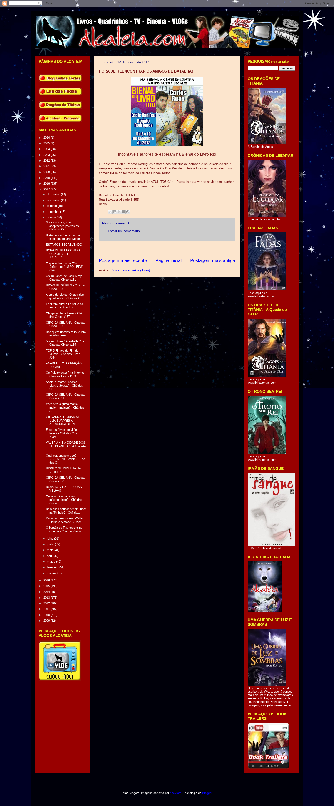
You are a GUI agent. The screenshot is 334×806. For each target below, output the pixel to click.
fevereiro (53, 567)
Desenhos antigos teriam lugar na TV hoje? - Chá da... (66, 510)
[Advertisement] (181, 249)
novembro (54, 200)
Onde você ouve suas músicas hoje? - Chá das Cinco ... (64, 500)
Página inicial (168, 260)
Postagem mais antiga (212, 260)
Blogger (207, 793)
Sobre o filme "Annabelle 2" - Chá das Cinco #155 (65, 343)
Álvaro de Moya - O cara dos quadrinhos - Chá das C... (65, 296)
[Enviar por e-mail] (110, 212)
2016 (47, 580)
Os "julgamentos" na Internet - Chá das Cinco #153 (66, 374)
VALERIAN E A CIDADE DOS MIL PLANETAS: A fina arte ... (66, 446)
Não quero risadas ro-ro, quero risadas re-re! (66, 333)
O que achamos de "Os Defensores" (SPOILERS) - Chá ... (65, 267)
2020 (47, 172)
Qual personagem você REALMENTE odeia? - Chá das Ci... (65, 459)
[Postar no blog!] (114, 212)
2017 (47, 189)
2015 (47, 586)
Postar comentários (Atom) (130, 270)
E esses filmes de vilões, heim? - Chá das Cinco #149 (62, 433)
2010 (47, 615)
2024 (47, 149)
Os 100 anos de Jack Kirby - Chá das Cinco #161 (65, 277)
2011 (47, 609)
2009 (47, 620)
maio (50, 550)
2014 (47, 591)
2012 (47, 603)
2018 (47, 183)
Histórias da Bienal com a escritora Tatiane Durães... (65, 237)
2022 (47, 160)
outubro (52, 206)
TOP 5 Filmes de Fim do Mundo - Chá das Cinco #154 (63, 354)
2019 (47, 178)
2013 (47, 597)
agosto (52, 217)
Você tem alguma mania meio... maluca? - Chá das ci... (65, 407)
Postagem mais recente (123, 260)
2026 (47, 137)
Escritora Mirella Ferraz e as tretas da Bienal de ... (64, 305)
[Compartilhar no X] (119, 212)
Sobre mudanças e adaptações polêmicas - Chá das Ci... (63, 226)
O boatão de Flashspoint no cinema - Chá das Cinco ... (65, 529)
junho (51, 544)
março (51, 561)
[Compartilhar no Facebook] (123, 212)
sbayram (175, 793)
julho (50, 538)
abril (50, 556)
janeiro (52, 573)
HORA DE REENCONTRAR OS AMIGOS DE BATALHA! (64, 254)
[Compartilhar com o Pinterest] (127, 212)
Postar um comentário (124, 231)
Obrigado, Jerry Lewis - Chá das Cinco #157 (64, 315)
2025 (47, 143)
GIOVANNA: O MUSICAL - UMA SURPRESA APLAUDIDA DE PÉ (63, 420)
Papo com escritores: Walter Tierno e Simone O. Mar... (64, 520)
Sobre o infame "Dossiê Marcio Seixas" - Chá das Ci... (64, 385)
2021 (47, 166)
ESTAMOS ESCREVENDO (64, 244)
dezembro (54, 194)
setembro (53, 211)
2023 (47, 155)
